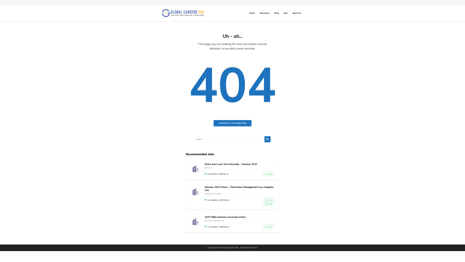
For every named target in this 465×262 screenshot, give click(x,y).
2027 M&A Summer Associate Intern (225, 217)
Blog (276, 13)
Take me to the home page (233, 123)
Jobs (286, 13)
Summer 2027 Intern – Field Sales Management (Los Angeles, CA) (239, 189)
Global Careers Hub (230, 247)
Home (252, 13)
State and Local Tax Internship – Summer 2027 (231, 164)
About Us (296, 13)
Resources (265, 13)
